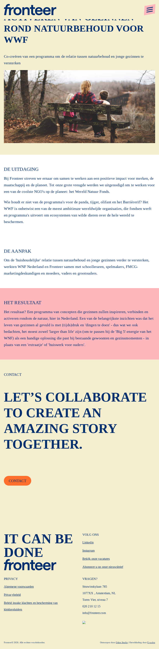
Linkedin (88, 542)
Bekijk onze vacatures (96, 558)
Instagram (88, 550)
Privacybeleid (12, 594)
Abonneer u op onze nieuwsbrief (102, 566)
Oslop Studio (122, 642)
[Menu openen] (149, 9)
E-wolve (151, 642)
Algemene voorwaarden (19, 586)
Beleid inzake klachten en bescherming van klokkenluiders (31, 606)
